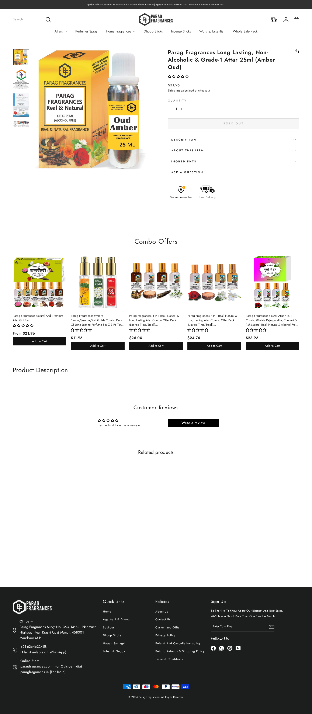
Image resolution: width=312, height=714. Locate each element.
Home (107, 611)
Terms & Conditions (169, 659)
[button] (178, 76)
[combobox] (33, 19)
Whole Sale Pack (245, 31)
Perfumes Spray (86, 31)
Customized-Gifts (167, 627)
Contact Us (162, 619)
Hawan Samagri (114, 643)
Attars (59, 31)
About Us (161, 611)
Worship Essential (211, 31)
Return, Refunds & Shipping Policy (180, 651)
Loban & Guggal (114, 651)
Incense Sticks (181, 31)
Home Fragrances (119, 31)
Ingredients (184, 161)
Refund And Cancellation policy (178, 643)
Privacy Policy (165, 635)
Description (183, 140)
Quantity (177, 101)
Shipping (174, 90)
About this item (187, 150)
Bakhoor (108, 627)
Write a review (193, 422)
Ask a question (187, 172)
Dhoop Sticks (153, 31)
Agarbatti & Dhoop (116, 619)
